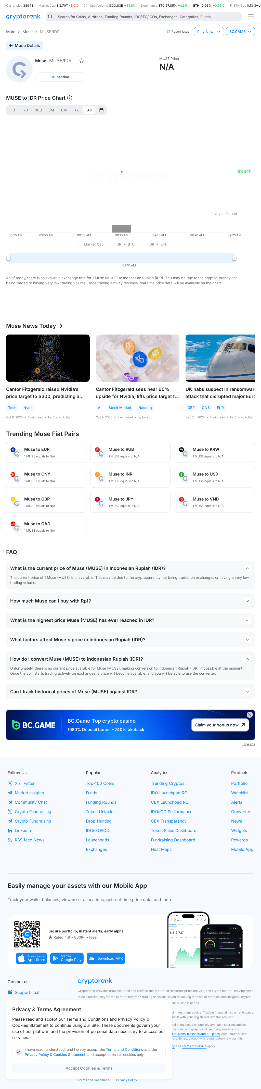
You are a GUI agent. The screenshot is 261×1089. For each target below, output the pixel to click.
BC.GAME (237, 31)
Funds (91, 792)
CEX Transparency (169, 821)
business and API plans (203, 1034)
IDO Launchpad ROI (169, 792)
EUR (220, 407)
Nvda (28, 407)
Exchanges (96, 849)
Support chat (27, 992)
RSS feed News (29, 839)
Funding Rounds (101, 802)
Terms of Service (194, 1046)
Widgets (239, 830)
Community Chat (31, 802)
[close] (250, 715)
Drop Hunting (99, 821)
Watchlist (240, 792)
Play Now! (206, 31)
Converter (240, 811)
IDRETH (157, 244)
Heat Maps (161, 849)
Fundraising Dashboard (173, 839)
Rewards (239, 839)
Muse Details (27, 45)
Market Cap (94, 244)
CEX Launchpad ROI (170, 802)
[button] (31, 958)
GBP (191, 407)
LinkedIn (23, 830)
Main (10, 31)
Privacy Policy (126, 1080)
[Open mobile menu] (251, 17)
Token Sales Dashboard (174, 830)
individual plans (174, 1034)
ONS (206, 407)
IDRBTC (125, 244)
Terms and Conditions (93, 1080)
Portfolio (239, 783)
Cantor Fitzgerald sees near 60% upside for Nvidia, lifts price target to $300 (136, 396)
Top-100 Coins (100, 783)
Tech (12, 407)
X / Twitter (25, 783)
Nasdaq (145, 407)
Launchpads (97, 839)
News (236, 821)
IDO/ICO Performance (171, 811)
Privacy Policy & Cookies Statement (55, 1054)
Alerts (236, 802)
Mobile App (242, 849)
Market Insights (29, 792)
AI (99, 407)
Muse (27, 31)
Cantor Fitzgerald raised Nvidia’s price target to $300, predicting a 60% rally (42, 396)
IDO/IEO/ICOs (98, 830)
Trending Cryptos (167, 783)
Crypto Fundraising (33, 811)
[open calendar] (101, 110)
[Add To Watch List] (81, 60)
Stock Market (120, 407)
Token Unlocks (100, 811)
